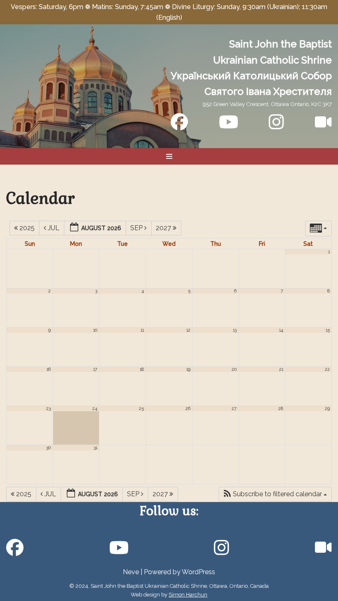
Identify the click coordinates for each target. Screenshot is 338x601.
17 (95, 369)
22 (327, 369)
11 (142, 330)
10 (95, 330)
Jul (53, 228)
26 (187, 408)
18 (142, 369)
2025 (27, 228)
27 (234, 408)
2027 (164, 228)
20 (234, 369)
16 (49, 369)
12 (188, 330)
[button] (275, 494)
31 (95, 447)
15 (328, 330)
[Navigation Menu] (169, 156)
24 (94, 408)
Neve (131, 572)
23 (48, 408)
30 (48, 447)
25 (141, 408)
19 (188, 369)
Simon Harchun (188, 595)
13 (235, 330)
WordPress (198, 572)
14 (281, 330)
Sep (137, 228)
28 (280, 408)
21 (281, 369)
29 (327, 408)
